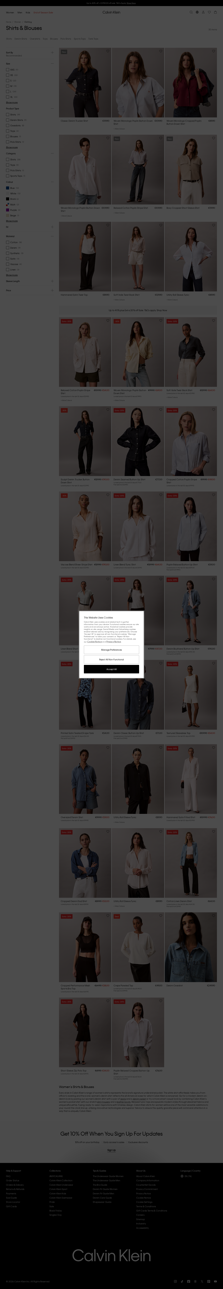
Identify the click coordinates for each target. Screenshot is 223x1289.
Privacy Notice (113, 641)
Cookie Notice (94, 641)
